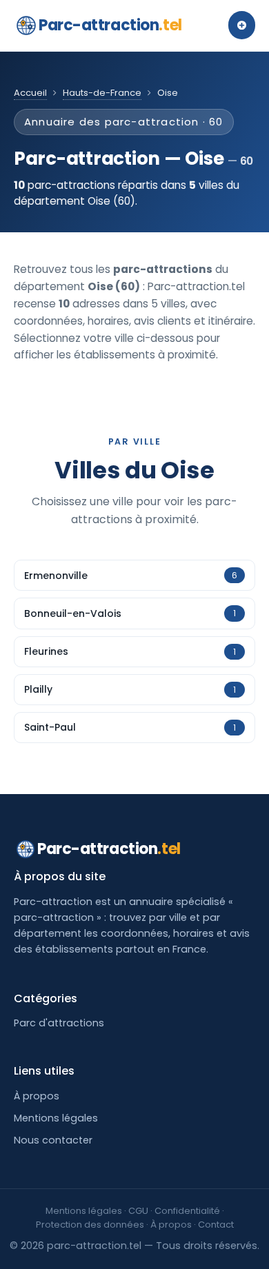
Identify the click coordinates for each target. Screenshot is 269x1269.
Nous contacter (53, 1140)
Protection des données (90, 1224)
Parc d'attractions (59, 1023)
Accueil (30, 92)
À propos (36, 1096)
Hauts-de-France (102, 92)
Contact (216, 1224)
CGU (138, 1210)
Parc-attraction (110, 25)
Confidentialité (187, 1210)
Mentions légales (56, 1118)
